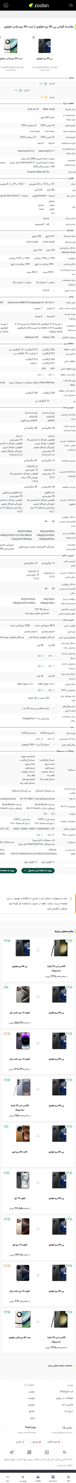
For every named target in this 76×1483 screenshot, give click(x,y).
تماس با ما (67, 1404)
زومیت (31, 1398)
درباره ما (69, 1411)
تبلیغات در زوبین (64, 1398)
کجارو (31, 1411)
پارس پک (67, 1427)
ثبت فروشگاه (66, 1391)
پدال (32, 1418)
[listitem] (38, 959)
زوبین (31, 1391)
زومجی (31, 1404)
